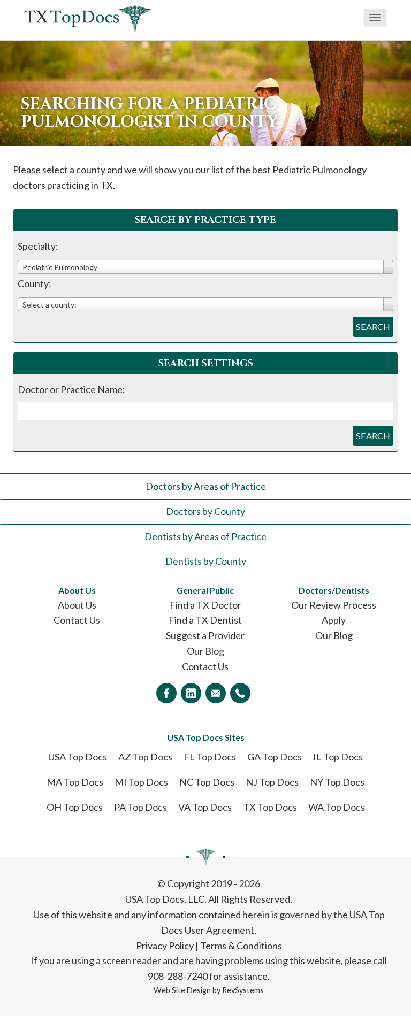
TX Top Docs (270, 807)
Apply (334, 620)
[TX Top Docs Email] (216, 693)
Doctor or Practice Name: (71, 389)
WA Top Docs (336, 807)
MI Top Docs (141, 782)
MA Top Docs (75, 782)
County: (34, 283)
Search (373, 326)
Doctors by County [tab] (205, 511)
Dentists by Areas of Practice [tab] (205, 536)
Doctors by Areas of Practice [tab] (206, 486)
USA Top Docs (77, 757)
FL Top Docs (210, 757)
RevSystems (243, 990)
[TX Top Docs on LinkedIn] (191, 693)
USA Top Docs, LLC (164, 899)
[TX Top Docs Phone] (240, 693)
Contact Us (77, 620)
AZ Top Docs (145, 757)
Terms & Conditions (241, 945)
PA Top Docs (140, 807)
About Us (77, 605)
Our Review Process (333, 605)
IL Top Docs (338, 757)
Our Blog (205, 651)
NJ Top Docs (272, 782)
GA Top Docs (274, 757)
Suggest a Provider (205, 635)
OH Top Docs (75, 807)
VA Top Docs (205, 807)
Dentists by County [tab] (205, 561)
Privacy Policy (165, 945)
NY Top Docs (337, 782)
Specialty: (38, 246)
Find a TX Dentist (205, 620)
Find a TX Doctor (205, 605)
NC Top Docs (206, 782)
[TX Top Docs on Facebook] (166, 693)
